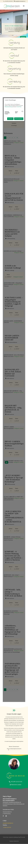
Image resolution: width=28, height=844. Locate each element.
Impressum (11, 841)
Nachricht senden (16, 784)
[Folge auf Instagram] (6, 816)
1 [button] (11, 35)
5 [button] (16, 35)
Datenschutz (16, 841)
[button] (24, 6)
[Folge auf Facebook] (3, 816)
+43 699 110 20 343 (9, 1)
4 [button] (15, 35)
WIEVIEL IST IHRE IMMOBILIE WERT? (14, 26)
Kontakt (23, 37)
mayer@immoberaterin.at (8, 823)
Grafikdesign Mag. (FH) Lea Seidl (19, 837)
